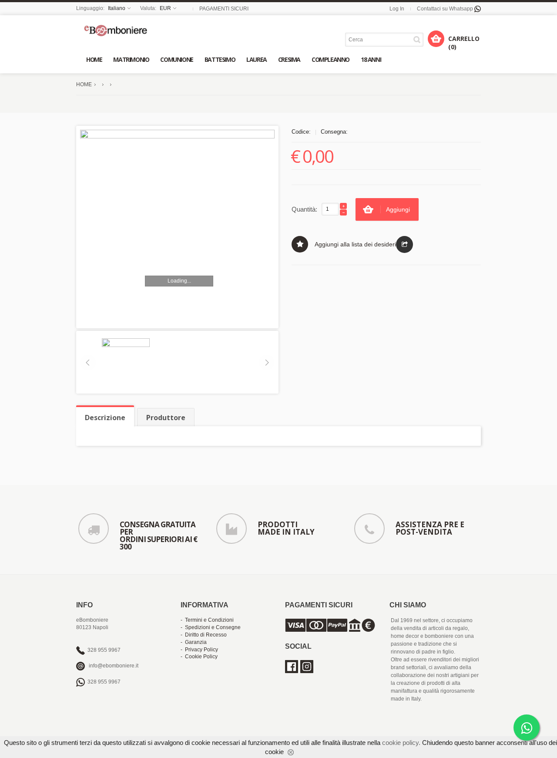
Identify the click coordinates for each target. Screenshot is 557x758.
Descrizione (105, 417)
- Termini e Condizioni (207, 620)
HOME (84, 84)
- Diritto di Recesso (204, 635)
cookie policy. (401, 742)
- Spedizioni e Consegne (211, 627)
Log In (396, 9)
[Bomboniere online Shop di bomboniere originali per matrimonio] (118, 30)
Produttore (165, 417)
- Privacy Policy (199, 650)
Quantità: (304, 209)
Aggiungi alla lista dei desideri (355, 244)
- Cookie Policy (199, 657)
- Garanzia (194, 642)
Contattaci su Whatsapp (445, 9)
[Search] (418, 39)
